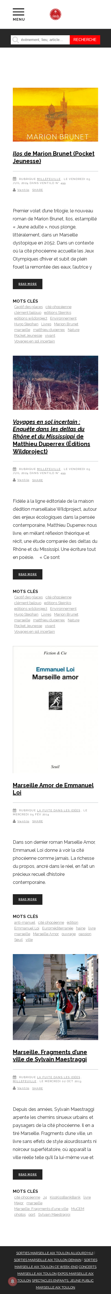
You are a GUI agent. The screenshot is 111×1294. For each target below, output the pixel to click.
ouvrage (69, 934)
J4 (45, 1197)
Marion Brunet (66, 324)
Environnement (63, 318)
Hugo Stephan (26, 324)
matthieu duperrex (49, 330)
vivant (50, 335)
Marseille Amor (46, 934)
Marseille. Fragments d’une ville (41, 1209)
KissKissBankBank (65, 1197)
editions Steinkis (57, 312)
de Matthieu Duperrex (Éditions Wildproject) (51, 436)
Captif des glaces (28, 307)
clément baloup (27, 312)
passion (85, 934)
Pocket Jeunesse (28, 335)
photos (20, 1214)
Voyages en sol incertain (34, 341)
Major (19, 1203)
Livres (46, 324)
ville (29, 939)
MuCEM (77, 1209)
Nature (73, 330)
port (31, 1214)
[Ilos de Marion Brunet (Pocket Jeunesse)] (55, 116)
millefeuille (49, 179)
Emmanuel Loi (26, 928)
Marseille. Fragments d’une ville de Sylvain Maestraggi (50, 1056)
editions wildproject (30, 318)
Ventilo (23, 189)
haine (80, 928)
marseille (22, 330)
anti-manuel (24, 922)
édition (72, 922)
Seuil (18, 939)
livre (92, 928)
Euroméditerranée (57, 928)
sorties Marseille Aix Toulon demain (47, 1260)
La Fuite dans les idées (58, 810)
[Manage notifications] (12, 1281)
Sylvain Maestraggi (54, 1214)
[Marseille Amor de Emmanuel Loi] (55, 710)
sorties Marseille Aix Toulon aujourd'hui (54, 1253)
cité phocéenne (58, 307)
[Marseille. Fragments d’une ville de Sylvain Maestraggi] (55, 998)
